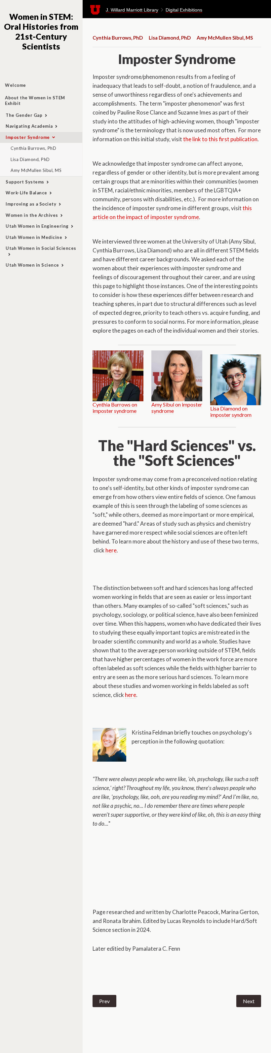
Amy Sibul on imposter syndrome (176, 407)
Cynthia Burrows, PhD (33, 148)
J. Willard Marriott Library (132, 10)
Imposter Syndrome (28, 137)
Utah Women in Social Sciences (41, 248)
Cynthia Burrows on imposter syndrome (115, 407)
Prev (104, 1001)
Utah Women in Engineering (37, 226)
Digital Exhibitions (184, 10)
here (111, 550)
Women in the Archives (32, 215)
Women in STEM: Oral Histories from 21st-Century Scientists (41, 31)
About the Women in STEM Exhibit (35, 100)
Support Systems (25, 181)
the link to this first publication (220, 139)
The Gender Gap (24, 115)
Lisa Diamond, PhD (30, 159)
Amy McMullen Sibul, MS (36, 170)
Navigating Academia (29, 126)
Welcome (15, 85)
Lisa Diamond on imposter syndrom (231, 411)
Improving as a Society (31, 204)
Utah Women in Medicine (34, 237)
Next (248, 1001)
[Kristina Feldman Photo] (109, 745)
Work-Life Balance (26, 192)
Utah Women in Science (32, 265)
